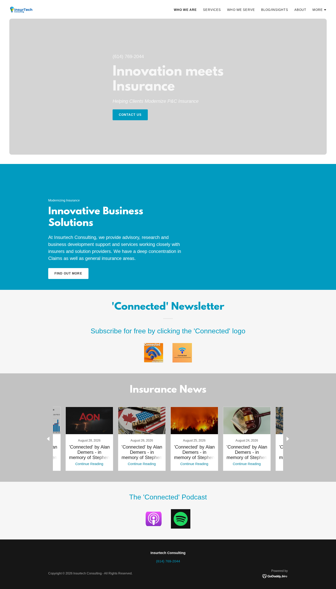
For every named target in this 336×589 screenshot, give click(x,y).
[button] (319, 10)
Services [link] (212, 9)
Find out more (68, 273)
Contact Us (130, 114)
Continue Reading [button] (89, 464)
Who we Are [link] (185, 9)
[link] (21, 9)
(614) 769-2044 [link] (128, 56)
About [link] (300, 9)
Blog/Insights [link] (274, 9)
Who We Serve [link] (241, 9)
